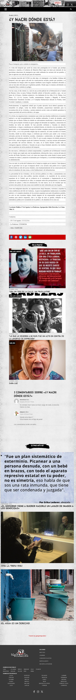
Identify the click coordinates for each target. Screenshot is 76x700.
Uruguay (13, 671)
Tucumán (11, 679)
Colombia (13, 669)
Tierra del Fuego (63, 683)
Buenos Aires (11, 683)
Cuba (4, 669)
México (20, 669)
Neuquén (26, 677)
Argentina (6, 671)
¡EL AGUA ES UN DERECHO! (15, 623)
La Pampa (63, 675)
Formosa (44, 685)
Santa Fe (27, 681)
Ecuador (38, 669)
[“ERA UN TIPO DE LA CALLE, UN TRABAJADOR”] (37, 268)
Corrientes (64, 685)
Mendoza (44, 677)
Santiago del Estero (44, 683)
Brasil (32, 671)
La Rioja (27, 685)
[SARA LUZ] (37, 360)
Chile (32, 669)
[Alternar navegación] (5, 9)
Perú (25, 671)
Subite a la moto (43, 661)
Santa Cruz (64, 681)
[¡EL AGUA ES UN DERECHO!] (37, 595)
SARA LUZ (13, 383)
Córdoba (11, 677)
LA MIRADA (42, 655)
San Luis (27, 679)
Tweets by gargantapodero (37, 636)
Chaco (44, 679)
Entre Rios (26, 675)
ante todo (42, 652)
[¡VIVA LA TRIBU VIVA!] (37, 537)
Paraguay (26, 669)
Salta (44, 681)
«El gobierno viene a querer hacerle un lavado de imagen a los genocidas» (37, 507)
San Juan (26, 683)
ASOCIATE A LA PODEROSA (45, 664)
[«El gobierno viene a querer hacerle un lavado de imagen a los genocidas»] (37, 478)
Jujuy (11, 685)
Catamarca (64, 677)
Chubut (11, 681)
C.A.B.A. (11, 675)
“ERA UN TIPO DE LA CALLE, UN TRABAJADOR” (29, 291)
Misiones (63, 679)
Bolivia (20, 671)
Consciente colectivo (45, 658)
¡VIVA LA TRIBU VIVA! (11, 565)
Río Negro (44, 675)
